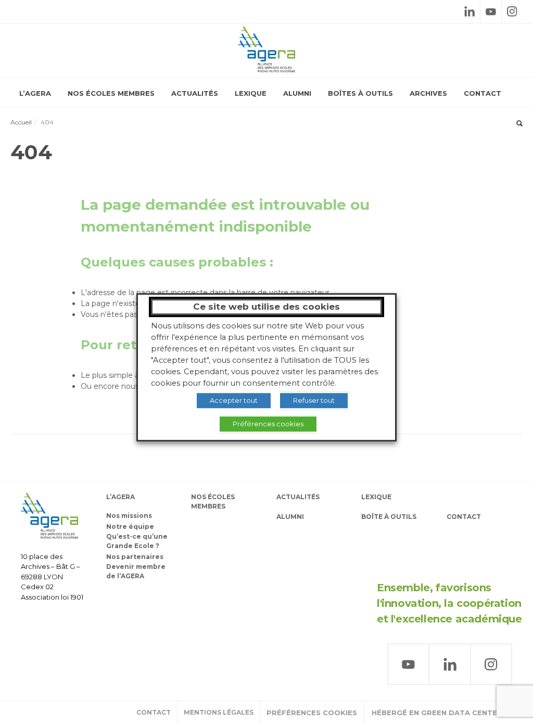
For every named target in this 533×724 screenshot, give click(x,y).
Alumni (297, 93)
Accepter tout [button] (234, 400)
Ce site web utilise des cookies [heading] (266, 306)
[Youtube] (490, 11)
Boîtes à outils (360, 93)
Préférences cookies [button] (311, 712)
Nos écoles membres (111, 93)
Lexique (250, 93)
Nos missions (129, 515)
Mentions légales (218, 712)
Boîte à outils (388, 516)
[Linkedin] (469, 11)
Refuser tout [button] (314, 400)
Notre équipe (130, 526)
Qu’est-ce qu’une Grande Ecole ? (137, 541)
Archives (428, 93)
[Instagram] (512, 11)
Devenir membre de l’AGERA (136, 571)
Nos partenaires (134, 557)
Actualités (194, 93)
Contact (482, 93)
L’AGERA (35, 93)
